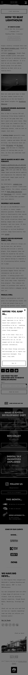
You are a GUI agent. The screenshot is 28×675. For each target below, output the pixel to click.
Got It (14, 363)
